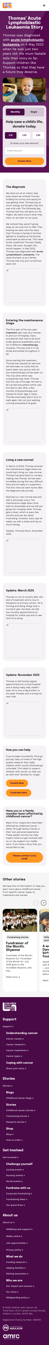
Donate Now (24, 161)
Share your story (15, 1068)
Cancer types (13, 1056)
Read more (20, 977)
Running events (14, 1175)
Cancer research (15, 1044)
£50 (38, 135)
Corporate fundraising (18, 1193)
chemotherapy (30, 345)
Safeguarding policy (16, 1297)
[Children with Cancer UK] (7, 5)
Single (33, 112)
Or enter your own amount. (24, 143)
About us (8, 1222)
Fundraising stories (16, 1116)
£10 (11, 135)
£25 (24, 135)
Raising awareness (16, 1273)
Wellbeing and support (18, 1229)
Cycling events (14, 1169)
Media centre (13, 1236)
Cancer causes (14, 1038)
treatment (11, 332)
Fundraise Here (18, 793)
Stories (6, 1085)
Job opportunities (16, 1243)
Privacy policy (13, 1250)
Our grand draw (14, 1205)
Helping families (15, 1268)
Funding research (15, 1262)
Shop (9, 1134)
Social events (13, 1181)
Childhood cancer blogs (19, 1098)
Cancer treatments (16, 1050)
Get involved (9, 1157)
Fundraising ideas (15, 1199)
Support (7, 1026)
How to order (13, 1140)
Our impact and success (19, 1286)
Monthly (15, 112)
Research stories (15, 1122)
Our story (11, 1291)
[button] (36, 903)
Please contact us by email (24, 857)
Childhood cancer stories (19, 1110)
